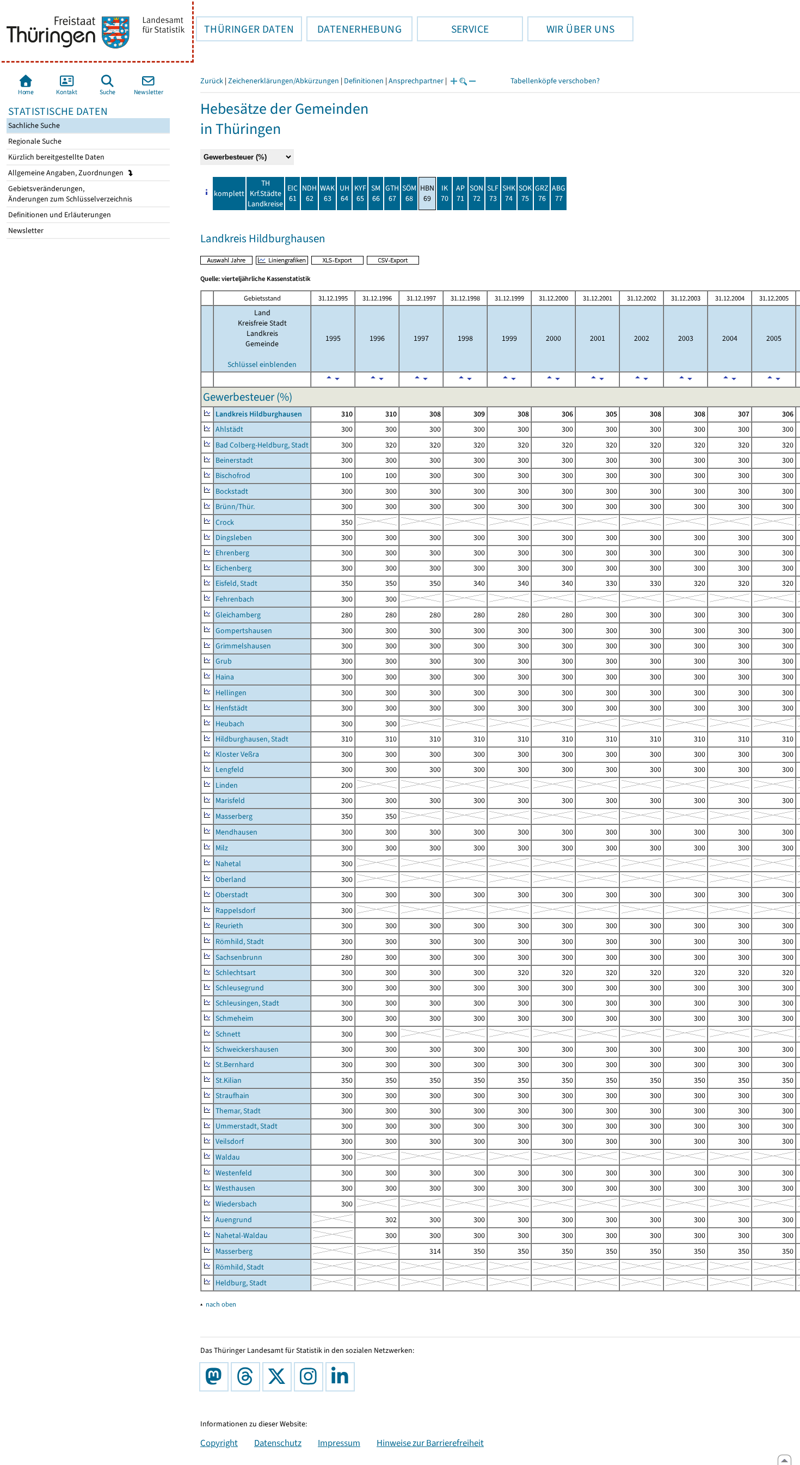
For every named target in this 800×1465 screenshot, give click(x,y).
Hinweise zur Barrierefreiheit (430, 1443)
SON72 (476, 193)
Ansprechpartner (416, 81)
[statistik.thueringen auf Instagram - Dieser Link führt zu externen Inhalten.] (311, 1376)
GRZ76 (542, 193)
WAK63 (327, 193)
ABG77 (558, 193)
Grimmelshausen (243, 646)
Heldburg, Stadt (241, 1283)
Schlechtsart (236, 972)
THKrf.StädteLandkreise (265, 193)
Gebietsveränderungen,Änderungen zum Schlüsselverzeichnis (69, 193)
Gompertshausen (244, 631)
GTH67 (392, 193)
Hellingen (231, 693)
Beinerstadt (234, 460)
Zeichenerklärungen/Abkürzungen (283, 81)
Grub (224, 661)
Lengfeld (230, 769)
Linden (227, 785)
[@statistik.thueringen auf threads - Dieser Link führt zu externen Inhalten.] (247, 1376)
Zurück (211, 81)
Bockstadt (232, 491)
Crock (225, 522)
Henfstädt (232, 708)
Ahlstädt (229, 429)
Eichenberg (233, 568)
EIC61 (292, 193)
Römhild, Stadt (240, 941)
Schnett (228, 1034)
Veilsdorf (230, 1141)
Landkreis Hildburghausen (259, 414)
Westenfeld (234, 1173)
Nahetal (228, 864)
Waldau (228, 1157)
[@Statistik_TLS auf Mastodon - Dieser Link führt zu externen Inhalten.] (216, 1376)
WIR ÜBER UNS (570, 29)
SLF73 (493, 193)
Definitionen (364, 81)
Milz (222, 848)
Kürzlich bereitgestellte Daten (55, 157)
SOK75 (525, 193)
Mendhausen (236, 832)
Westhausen (235, 1188)
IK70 (444, 193)
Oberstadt (232, 895)
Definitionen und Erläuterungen (59, 215)
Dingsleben (234, 537)
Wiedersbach (236, 1204)
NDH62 (309, 193)
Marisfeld (230, 800)
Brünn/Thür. (235, 506)
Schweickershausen (247, 1049)
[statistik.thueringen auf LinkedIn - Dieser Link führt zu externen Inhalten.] (342, 1376)
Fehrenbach (235, 599)
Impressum (339, 1443)
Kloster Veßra (237, 754)
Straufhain (232, 1095)
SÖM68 (409, 193)
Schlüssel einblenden (262, 364)
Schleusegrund (240, 988)
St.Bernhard (235, 1064)
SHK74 (508, 193)
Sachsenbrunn (239, 957)
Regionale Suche (34, 141)
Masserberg (234, 816)
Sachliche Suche (33, 125)
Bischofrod (233, 475)
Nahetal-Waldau (242, 1235)
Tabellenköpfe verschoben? (555, 81)
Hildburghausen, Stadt (252, 739)
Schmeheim (235, 1018)
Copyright (219, 1443)
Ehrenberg (232, 553)
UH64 (344, 193)
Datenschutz (277, 1443)
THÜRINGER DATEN (245, 29)
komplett (229, 193)
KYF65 (360, 193)
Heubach (230, 724)
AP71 (460, 193)
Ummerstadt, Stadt (247, 1126)
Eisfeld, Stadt (236, 583)
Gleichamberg (238, 615)
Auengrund (234, 1220)
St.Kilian (229, 1080)
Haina (225, 677)
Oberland (231, 879)
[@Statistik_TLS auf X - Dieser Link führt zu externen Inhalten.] (279, 1376)
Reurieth (229, 926)
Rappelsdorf (235, 910)
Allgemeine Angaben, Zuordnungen (67, 173)
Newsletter (25, 230)
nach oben (221, 1304)
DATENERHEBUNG (354, 29)
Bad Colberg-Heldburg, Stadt (262, 445)
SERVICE (453, 29)
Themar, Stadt (238, 1111)
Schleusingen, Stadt (247, 1003)
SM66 (375, 193)
